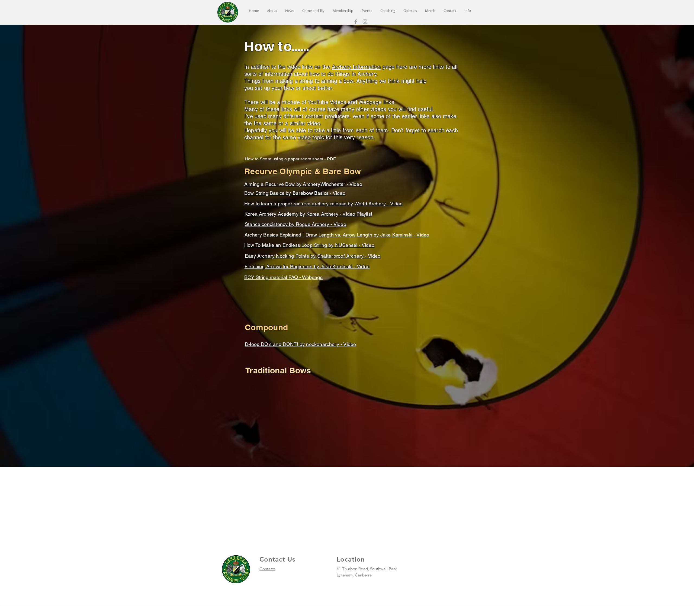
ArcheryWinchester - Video (332, 184)
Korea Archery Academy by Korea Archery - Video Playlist (308, 214)
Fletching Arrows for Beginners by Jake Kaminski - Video (307, 266)
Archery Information (356, 67)
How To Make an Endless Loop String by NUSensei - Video (309, 245)
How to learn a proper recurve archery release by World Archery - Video (323, 203)
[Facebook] (356, 22)
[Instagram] (365, 22)
